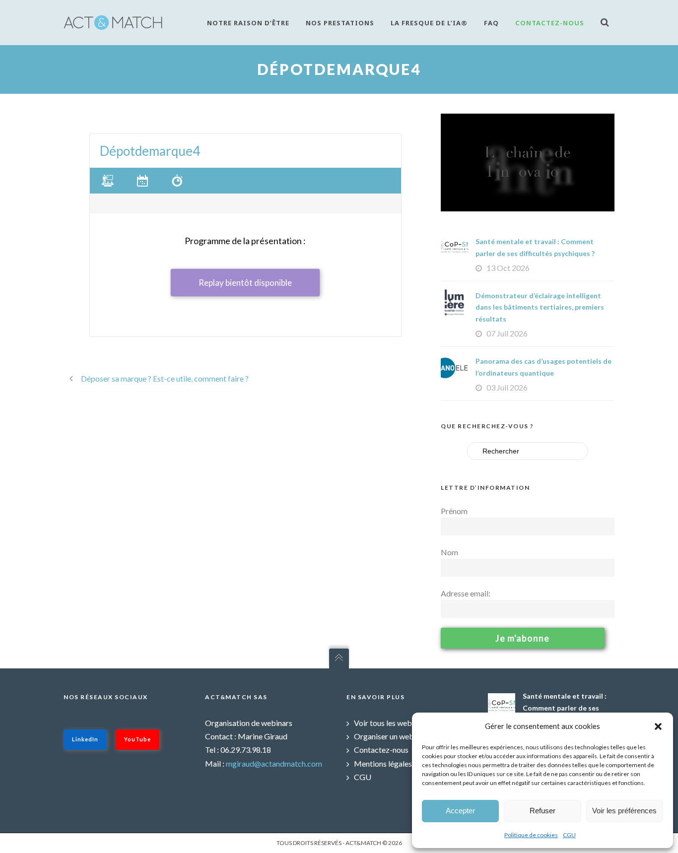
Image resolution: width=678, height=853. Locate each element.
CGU (569, 835)
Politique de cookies (531, 835)
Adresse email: (465, 593)
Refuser (542, 810)
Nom (449, 552)
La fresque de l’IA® (429, 22)
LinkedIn (85, 739)
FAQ (491, 22)
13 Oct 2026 (508, 267)
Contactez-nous (549, 22)
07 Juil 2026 (507, 333)
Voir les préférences (624, 810)
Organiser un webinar (390, 736)
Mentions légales (383, 763)
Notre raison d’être (248, 22)
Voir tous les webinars (391, 722)
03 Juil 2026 (507, 387)
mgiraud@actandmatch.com (274, 763)
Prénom (454, 511)
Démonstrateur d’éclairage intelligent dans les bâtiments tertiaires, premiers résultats (539, 307)
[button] (658, 726)
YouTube (137, 739)
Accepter (460, 810)
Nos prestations (340, 22)
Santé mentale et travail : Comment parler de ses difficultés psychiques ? (565, 708)
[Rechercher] (607, 22)
